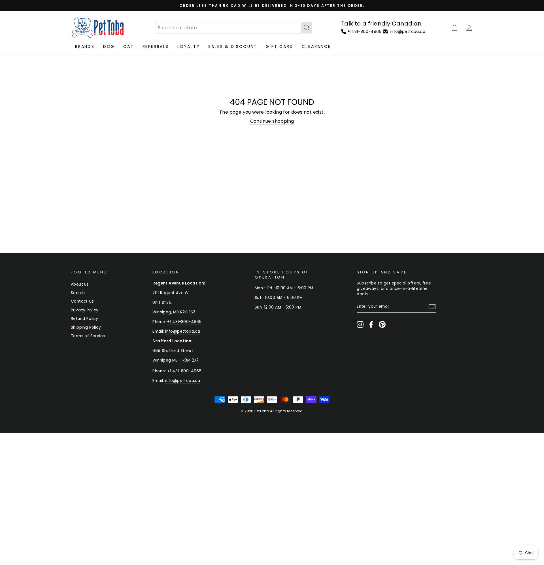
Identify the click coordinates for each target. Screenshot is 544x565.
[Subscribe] (432, 306)
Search (78, 293)
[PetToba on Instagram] (360, 324)
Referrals (156, 46)
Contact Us (82, 301)
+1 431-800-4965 (184, 321)
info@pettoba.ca (182, 331)
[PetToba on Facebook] (371, 324)
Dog (109, 46)
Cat (128, 46)
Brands (85, 46)
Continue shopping (272, 121)
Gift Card (279, 46)
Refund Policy (84, 318)
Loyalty (188, 46)
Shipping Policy (86, 327)
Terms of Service (88, 336)
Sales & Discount (232, 46)
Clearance (316, 46)
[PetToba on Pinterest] (382, 324)
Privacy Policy (85, 310)
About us (80, 284)
